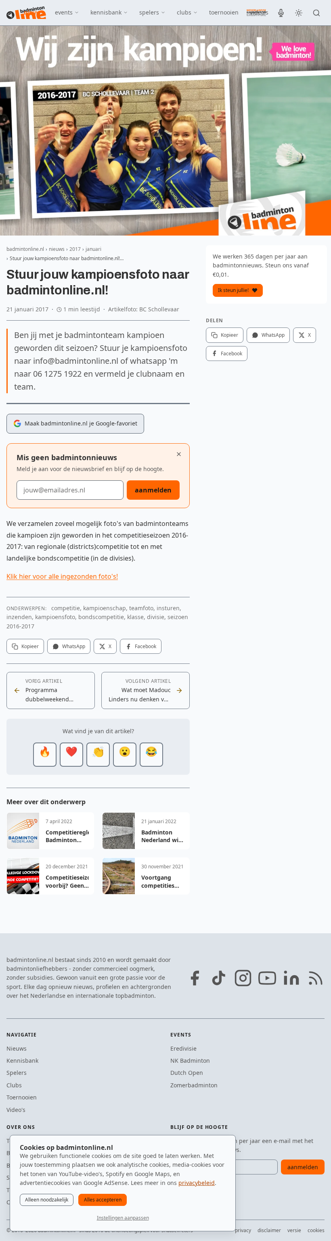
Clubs (14, 1085)
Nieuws (16, 1048)
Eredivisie (183, 1048)
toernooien (224, 12)
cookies (316, 1230)
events (64, 12)
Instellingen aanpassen (123, 1217)
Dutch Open (186, 1072)
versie (294, 1230)
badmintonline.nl (25, 249)
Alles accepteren (103, 1199)
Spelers (16, 1072)
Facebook (145, 646)
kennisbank (106, 12)
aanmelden (153, 490)
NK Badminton (190, 1060)
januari (93, 249)
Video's (15, 1110)
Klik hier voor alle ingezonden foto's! (62, 576)
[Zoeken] (316, 13)
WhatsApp (73, 646)
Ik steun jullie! (233, 290)
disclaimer (269, 1230)
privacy (243, 1230)
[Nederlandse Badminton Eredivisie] (256, 12)
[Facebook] (194, 978)
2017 (75, 249)
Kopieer (30, 646)
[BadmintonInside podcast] (281, 13)
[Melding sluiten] (178, 454)
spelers (149, 12)
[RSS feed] (316, 978)
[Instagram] (243, 978)
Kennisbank (22, 1060)
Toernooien (21, 1097)
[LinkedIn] (291, 978)
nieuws (34, 12)
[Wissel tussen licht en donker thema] (299, 13)
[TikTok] (219, 978)
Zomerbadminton (194, 1085)
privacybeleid (196, 1183)
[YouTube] (267, 978)
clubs (184, 12)
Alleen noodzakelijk (46, 1199)
